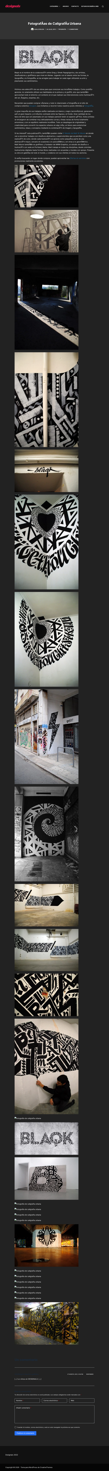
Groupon (32, 106)
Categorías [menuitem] (54, 6)
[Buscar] (103, 6)
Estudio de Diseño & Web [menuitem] (89, 6)
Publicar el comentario (25, 1433)
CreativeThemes (46, 1467)
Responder (89, 1374)
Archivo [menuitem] (66, 6)
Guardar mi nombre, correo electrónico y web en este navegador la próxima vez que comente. (48, 1427)
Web (72, 1401)
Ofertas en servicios (78, 158)
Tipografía (62, 29)
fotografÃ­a (88, 106)
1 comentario (73, 29)
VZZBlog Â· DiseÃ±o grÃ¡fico (27, 1374)
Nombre (19, 1401)
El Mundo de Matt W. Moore (74, 133)
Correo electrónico (51, 1401)
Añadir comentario (23, 1408)
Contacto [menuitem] (75, 6)
